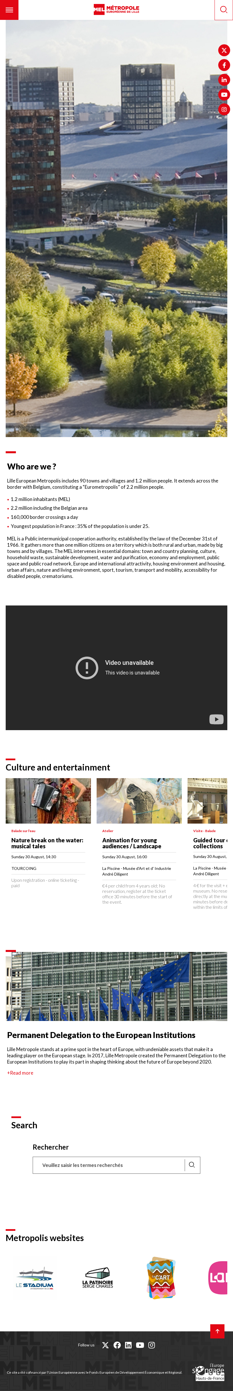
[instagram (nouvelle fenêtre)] (151, 1345)
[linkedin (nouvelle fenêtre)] (128, 1345)
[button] (9, 10)
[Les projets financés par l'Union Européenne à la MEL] (208, 1372)
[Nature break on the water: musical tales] (48, 801)
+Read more (20, 1073)
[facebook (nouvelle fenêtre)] (117, 1345)
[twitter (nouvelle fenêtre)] (105, 1345)
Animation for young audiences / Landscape (131, 843)
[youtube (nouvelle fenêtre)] (140, 1345)
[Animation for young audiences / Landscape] (139, 801)
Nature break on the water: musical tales (47, 843)
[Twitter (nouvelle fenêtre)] (224, 50)
